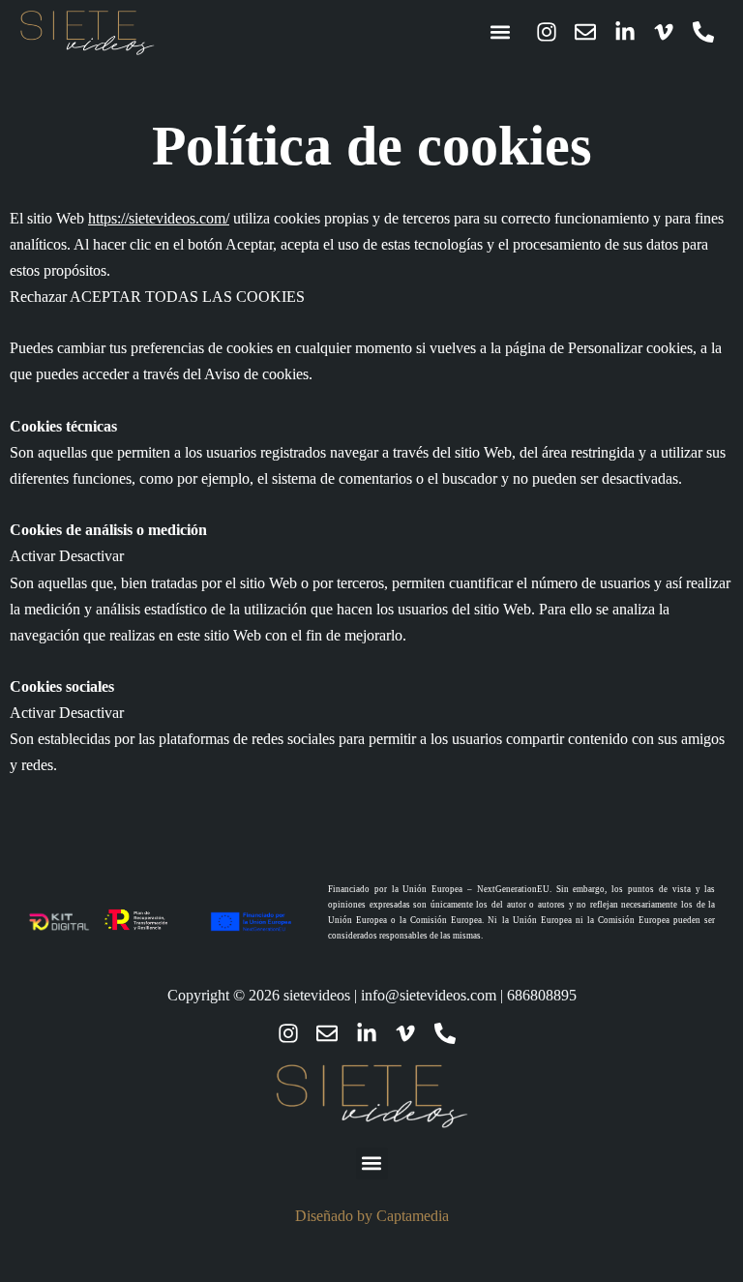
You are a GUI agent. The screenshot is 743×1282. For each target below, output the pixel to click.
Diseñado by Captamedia (372, 1216)
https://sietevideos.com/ (158, 218)
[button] (501, 32)
